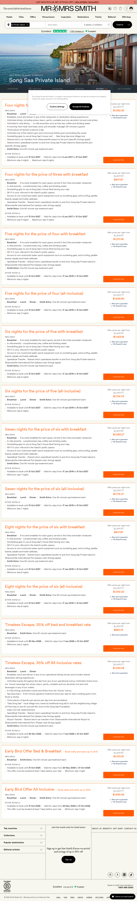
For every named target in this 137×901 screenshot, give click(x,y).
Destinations (83, 17)
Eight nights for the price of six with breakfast (45, 526)
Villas (21, 17)
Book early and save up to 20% (81, 751)
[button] (109, 8)
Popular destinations (14, 842)
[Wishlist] (115, 8)
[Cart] (120, 8)
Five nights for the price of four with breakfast (45, 233)
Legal (58, 897)
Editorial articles (12, 849)
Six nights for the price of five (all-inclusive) (43, 391)
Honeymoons (48, 17)
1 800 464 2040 (125, 887)
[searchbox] (38, 25)
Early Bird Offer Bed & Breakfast (33, 751)
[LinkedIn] (124, 874)
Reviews (79, 89)
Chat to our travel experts (124, 897)
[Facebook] (117, 874)
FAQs (65, 897)
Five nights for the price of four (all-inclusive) (44, 293)
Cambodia (37, 75)
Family (98, 17)
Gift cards (99, 897)
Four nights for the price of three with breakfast (46, 174)
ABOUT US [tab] (97, 828)
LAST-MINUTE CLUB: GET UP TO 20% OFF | (67, 2)
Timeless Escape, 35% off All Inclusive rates (43, 662)
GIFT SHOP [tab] (118, 828)
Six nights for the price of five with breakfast (44, 331)
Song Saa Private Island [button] (15, 25)
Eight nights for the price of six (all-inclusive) (43, 586)
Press (72, 897)
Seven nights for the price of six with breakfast (45, 429)
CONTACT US (130, 828)
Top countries (10, 828)
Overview (13, 89)
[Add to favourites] (5, 80)
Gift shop (126, 17)
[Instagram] (110, 874)
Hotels (9, 17)
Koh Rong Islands (20, 75)
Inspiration (66, 17)
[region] (69, 102)
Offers (33, 17)
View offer (118, 160)
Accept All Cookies (81, 107)
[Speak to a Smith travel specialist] (109, 8)
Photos (36, 89)
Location (57, 89)
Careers (89, 897)
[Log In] (129, 8)
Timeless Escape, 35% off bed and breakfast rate (48, 624)
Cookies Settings (57, 107)
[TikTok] (131, 874)
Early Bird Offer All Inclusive (29, 789)
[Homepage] (68, 8)
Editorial (112, 17)
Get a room (124, 89)
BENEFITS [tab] (107, 828)
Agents (80, 897)
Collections (9, 835)
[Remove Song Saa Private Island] (27, 24)
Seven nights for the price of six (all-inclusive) (44, 488)
